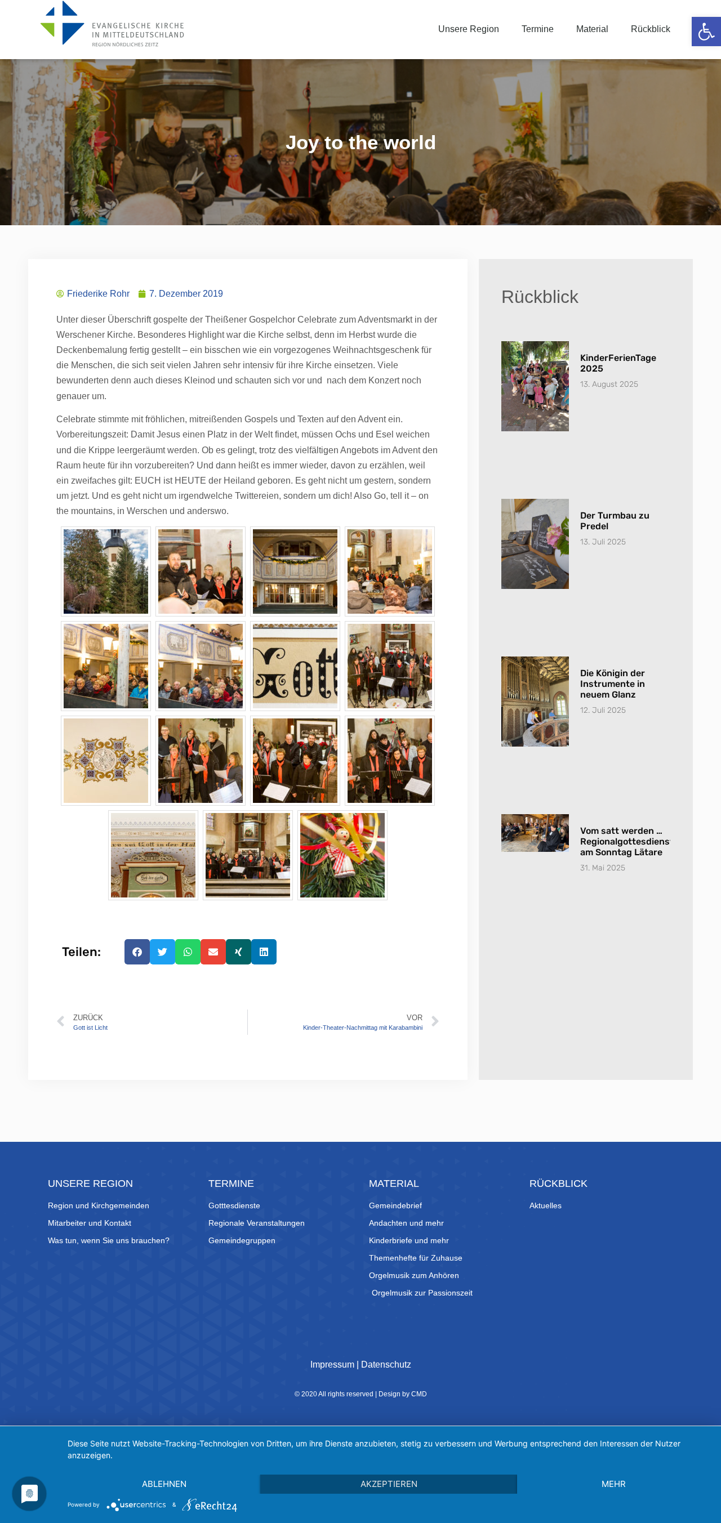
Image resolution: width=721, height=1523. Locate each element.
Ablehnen (164, 1484)
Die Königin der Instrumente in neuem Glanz (612, 684)
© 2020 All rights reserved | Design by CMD (361, 1394)
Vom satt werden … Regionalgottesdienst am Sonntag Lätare (627, 841)
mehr (614, 1484)
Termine (538, 29)
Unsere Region (468, 29)
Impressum (332, 1364)
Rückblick (650, 29)
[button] (706, 31)
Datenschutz (386, 1364)
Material (592, 29)
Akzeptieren (388, 1484)
